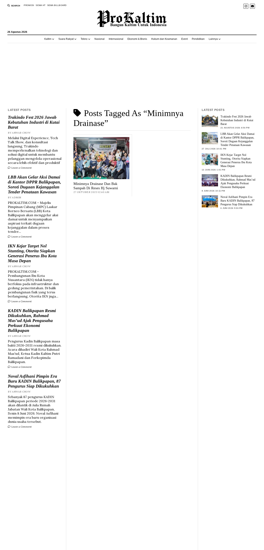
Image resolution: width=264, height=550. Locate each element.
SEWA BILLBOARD (57, 5)
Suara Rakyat (66, 39)
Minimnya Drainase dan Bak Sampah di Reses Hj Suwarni (95, 186)
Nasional (99, 39)
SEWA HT (40, 5)
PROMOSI (29, 5)
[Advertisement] (132, 76)
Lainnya (213, 39)
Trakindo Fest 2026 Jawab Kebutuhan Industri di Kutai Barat (34, 122)
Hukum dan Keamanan (164, 39)
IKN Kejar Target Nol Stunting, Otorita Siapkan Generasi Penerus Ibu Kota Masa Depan (32, 253)
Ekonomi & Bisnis (137, 39)
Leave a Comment (21, 167)
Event (184, 39)
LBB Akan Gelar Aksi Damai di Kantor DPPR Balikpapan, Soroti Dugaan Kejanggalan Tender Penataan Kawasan (34, 184)
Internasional (116, 39)
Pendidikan (198, 39)
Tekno (84, 39)
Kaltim (47, 39)
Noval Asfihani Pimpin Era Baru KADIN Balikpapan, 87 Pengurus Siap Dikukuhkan (34, 381)
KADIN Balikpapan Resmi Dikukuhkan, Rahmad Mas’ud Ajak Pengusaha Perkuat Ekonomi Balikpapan (32, 320)
